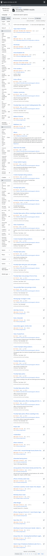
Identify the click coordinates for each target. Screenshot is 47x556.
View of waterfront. (19, 224)
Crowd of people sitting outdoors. (23, 175)
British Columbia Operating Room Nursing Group (6, 216)
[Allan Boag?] (17, 502)
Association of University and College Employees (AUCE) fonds (6, 94)
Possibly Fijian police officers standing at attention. (28, 213)
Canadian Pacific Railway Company (6, 193)
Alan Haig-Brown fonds (6, 117)
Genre (3, 263)
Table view (38, 18)
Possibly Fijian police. (19, 187)
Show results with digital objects (38, 24)
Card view (32, 18)
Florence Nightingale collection (24, 56)
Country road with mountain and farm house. (26, 200)
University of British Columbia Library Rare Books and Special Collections (6, 137)
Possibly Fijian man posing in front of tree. (25, 276)
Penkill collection (21, 72)
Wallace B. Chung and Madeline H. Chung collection (6, 48)
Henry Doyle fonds (21, 120)
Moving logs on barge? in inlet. (22, 298)
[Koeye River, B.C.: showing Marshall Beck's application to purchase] (28, 536)
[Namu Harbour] (18, 442)
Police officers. (18, 79)
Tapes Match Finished (20, 28)
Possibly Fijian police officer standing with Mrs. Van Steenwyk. (28, 401)
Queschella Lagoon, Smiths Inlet (23, 326)
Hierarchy (25, 18)
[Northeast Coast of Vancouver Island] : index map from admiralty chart (28, 528)
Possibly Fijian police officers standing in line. (26, 414)
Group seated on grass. (20, 162)
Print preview (17, 18)
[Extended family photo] (20, 458)
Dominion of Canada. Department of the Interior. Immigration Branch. (6, 242)
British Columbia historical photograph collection (28, 83)
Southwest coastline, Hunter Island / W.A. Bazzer (27, 486)
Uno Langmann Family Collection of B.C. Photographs (6, 59)
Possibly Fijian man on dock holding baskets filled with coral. (28, 105)
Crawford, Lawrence (6, 230)
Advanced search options (21, 15)
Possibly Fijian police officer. (21, 388)
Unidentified (17, 434)
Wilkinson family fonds (22, 136)
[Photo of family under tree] (21, 479)
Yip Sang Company (6, 207)
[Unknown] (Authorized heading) (6, 185)
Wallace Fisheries (18, 116)
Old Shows (17, 44)
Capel (15, 36)
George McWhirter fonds (6, 75)
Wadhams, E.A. (18, 124)
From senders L (18, 68)
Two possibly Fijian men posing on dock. (25, 287)
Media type (5, 274)
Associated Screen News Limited (6, 225)
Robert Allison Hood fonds (23, 498)
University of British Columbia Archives (6, 151)
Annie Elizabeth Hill (19, 52)
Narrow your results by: (5, 9)
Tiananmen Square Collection (23, 32)
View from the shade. (20, 147)
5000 (39, 554)
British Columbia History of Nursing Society (6, 201)
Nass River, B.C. (18, 520)
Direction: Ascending (40, 20)
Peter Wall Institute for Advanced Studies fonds (6, 38)
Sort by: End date (30, 20)
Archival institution (5, 123)
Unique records (6, 18)
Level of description (5, 268)
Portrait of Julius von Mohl (21, 60)
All (2, 31)
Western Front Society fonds (23, 48)
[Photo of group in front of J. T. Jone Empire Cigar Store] (28, 512)
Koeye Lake (17, 426)
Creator (4, 177)
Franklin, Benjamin (6, 234)
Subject (4, 259)
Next (42, 554)
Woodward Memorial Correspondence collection (28, 40)
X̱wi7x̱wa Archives (6, 172)
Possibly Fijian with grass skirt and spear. (25, 264)
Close (20, 8)
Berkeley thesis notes (20, 494)
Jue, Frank (6, 211)
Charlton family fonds (22, 462)
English (6, 22)
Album (15, 132)
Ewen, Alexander (18, 318)
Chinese (6, 24)
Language (4, 14)
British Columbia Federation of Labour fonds (6, 68)
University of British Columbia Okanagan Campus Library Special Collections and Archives (6, 163)
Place (3, 254)
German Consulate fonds (6, 112)
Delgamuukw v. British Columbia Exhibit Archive (6, 83)
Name (3, 250)
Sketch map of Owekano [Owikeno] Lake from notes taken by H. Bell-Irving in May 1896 (28, 544)
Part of (4, 28)
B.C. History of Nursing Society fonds (6, 104)
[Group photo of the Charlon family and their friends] (28, 468)
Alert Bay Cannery (19, 310)
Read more (16, 143)
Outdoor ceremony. (19, 92)
